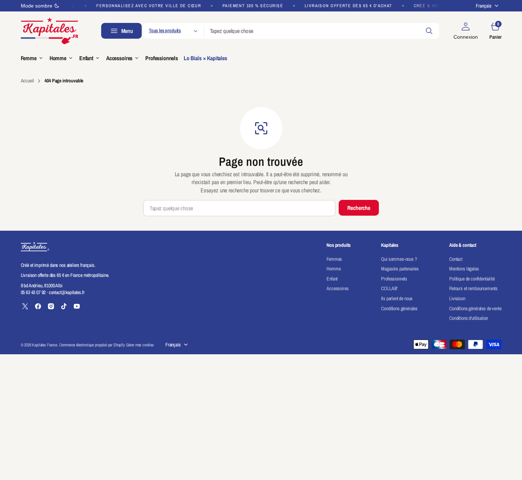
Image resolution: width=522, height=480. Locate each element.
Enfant (332, 278)
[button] (465, 31)
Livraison (457, 298)
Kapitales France (44, 345)
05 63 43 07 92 (33, 292)
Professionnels (394, 278)
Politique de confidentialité (472, 278)
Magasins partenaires (400, 268)
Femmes (334, 259)
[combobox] (321, 31)
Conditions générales (399, 308)
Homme (333, 268)
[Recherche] (429, 31)
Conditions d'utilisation (468, 318)
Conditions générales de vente (475, 308)
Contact (455, 259)
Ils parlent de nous (397, 298)
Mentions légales (464, 268)
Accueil (27, 80)
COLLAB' (389, 288)
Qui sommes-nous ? (399, 259)
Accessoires (337, 288)
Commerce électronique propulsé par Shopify (92, 345)
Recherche (358, 208)
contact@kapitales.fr (67, 292)
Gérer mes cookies (140, 345)
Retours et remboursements (473, 288)
